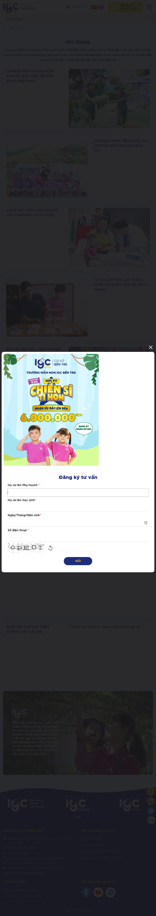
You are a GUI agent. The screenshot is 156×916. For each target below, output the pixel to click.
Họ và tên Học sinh (22, 500)
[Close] (150, 347)
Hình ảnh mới (50, 548)
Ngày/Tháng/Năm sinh (24, 515)
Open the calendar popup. (145, 522)
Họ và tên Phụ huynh (24, 485)
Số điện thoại (18, 530)
